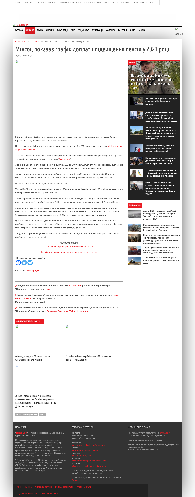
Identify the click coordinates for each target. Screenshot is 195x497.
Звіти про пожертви (50, 494)
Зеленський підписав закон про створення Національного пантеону (161, 101)
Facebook (63, 311)
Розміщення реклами (64, 487)
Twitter (72, 311)
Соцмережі (83, 30)
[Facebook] (18, 262)
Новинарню (165, 433)
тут (48, 289)
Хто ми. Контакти (84, 487)
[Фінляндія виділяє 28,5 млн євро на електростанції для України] (38, 327)
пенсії (42, 415)
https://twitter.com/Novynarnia (85, 450)
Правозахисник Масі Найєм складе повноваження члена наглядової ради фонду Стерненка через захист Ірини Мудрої (160, 188)
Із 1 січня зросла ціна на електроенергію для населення (69, 252)
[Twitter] (24, 262)
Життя (133, 30)
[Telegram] (30, 262)
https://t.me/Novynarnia (82, 455)
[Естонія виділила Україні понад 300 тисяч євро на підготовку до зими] (88, 327)
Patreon (75, 480)
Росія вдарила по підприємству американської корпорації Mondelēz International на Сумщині (161, 227)
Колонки (110, 30)
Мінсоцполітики (30, 415)
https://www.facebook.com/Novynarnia (88, 445)
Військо (50, 30)
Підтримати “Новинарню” (28, 494)
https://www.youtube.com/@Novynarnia (89, 466)
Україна (30, 30)
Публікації (97, 30)
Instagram (82, 311)
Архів (142, 30)
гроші (18, 415)
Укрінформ (64, 159)
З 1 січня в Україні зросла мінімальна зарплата (69, 246)
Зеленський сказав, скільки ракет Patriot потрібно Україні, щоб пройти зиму (161, 260)
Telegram (52, 311)
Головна (18, 30)
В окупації (62, 30)
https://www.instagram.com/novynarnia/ (89, 461)
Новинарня (21, 433)
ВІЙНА (40, 30)
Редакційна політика (43, 487)
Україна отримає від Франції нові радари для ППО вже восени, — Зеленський (159, 148)
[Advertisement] (97, 14)
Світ (73, 30)
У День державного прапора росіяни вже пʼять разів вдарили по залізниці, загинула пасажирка (161, 250)
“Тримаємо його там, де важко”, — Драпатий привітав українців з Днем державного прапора (161, 173)
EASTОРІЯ (122, 30)
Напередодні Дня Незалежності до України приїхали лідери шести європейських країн (160, 161)
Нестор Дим (33, 270)
